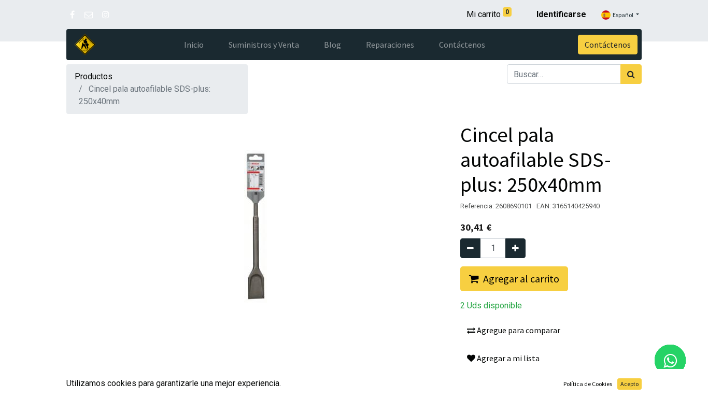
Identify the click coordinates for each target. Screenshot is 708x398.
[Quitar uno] (470, 248)
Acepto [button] (629, 384)
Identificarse (561, 14)
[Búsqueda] (631, 74)
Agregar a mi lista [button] (507, 358)
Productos (93, 76)
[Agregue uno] (515, 248)
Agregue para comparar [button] (517, 330)
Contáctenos (608, 44)
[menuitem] (194, 44)
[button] (514, 278)
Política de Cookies (587, 384)
